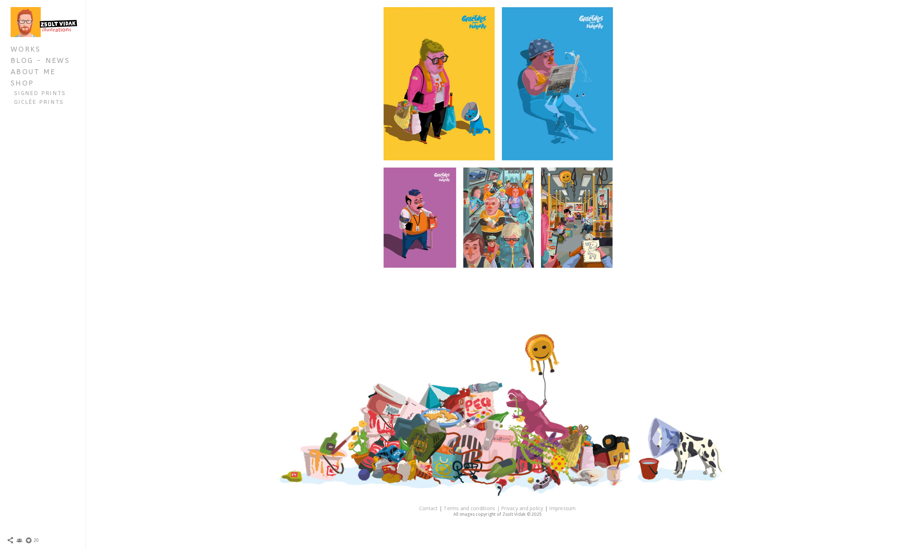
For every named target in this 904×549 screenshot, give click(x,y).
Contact (429, 508)
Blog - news (40, 61)
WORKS (26, 49)
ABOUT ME (33, 72)
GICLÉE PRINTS (39, 102)
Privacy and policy (523, 508)
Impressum (562, 508)
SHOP (22, 83)
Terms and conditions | (472, 508)
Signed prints (40, 93)
